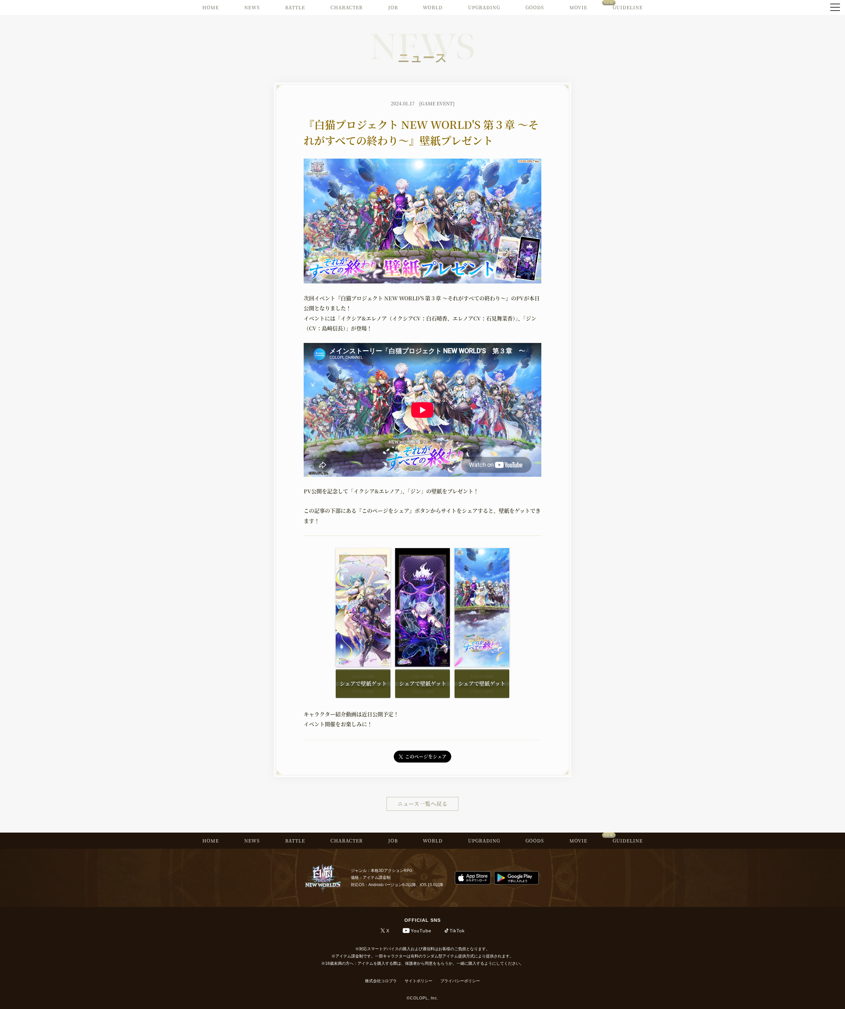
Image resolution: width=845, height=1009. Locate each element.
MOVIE (578, 7)
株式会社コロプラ (381, 981)
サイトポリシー (418, 981)
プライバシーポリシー (460, 981)
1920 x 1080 (363, 691)
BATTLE (295, 7)
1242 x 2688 (363, 676)
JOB (393, 7)
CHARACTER (346, 7)
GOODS (534, 7)
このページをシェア (426, 756)
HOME (210, 7)
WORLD (433, 7)
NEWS (252, 7)
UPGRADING (484, 7)
